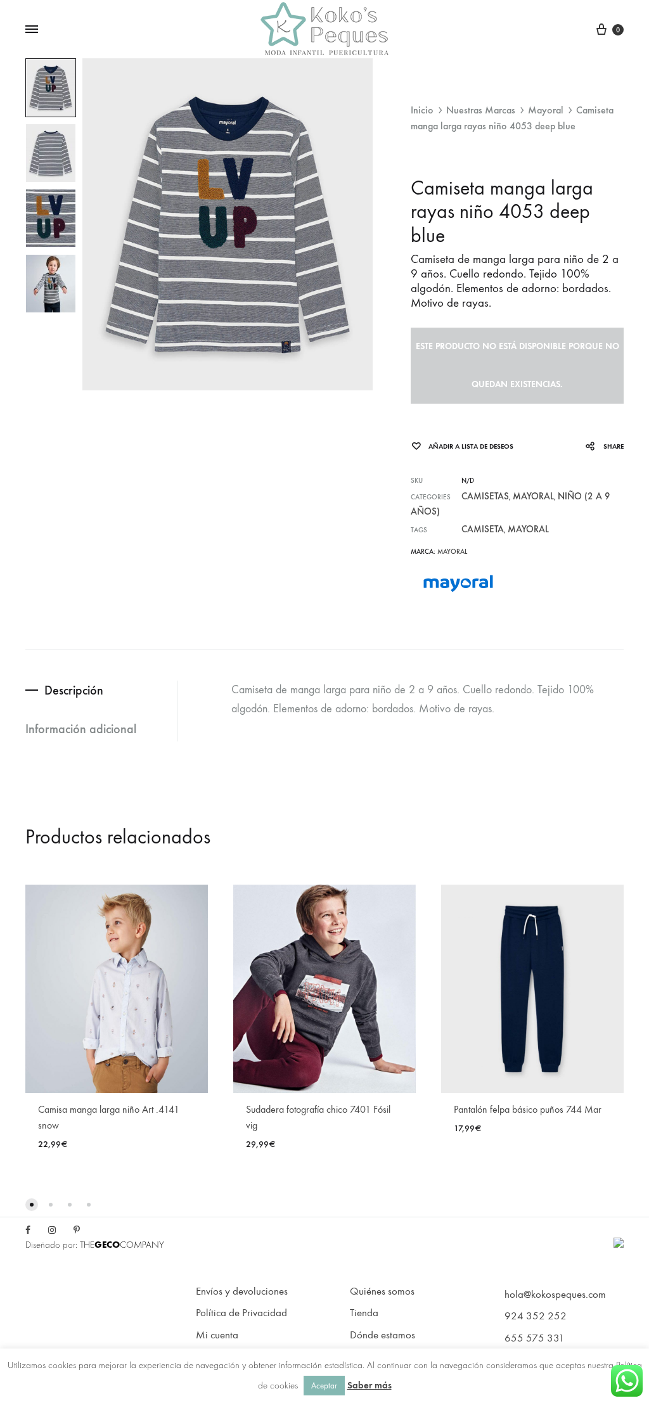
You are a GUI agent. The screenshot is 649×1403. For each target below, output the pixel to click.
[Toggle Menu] (31, 30)
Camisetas (485, 496)
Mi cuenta (217, 1335)
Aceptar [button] (324, 1385)
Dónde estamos (382, 1335)
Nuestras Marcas (480, 110)
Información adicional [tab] (80, 728)
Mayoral (545, 110)
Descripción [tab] (73, 690)
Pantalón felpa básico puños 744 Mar (527, 1109)
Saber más (369, 1385)
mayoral (528, 529)
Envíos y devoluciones (242, 1291)
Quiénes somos (382, 1291)
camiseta (482, 529)
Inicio (422, 110)
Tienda (364, 1313)
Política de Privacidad (241, 1313)
